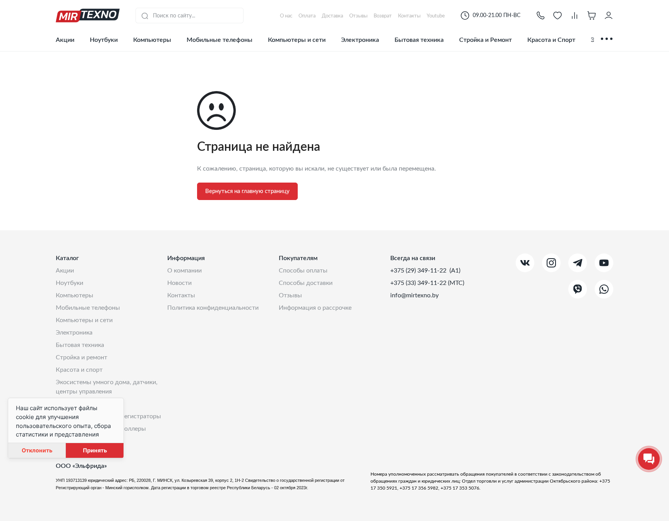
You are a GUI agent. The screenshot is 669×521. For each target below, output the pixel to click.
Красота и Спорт (551, 40)
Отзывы (290, 295)
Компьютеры (152, 40)
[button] (540, 15)
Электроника (360, 40)
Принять (95, 450)
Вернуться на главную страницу (247, 191)
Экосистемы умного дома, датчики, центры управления (107, 387)
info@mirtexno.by (414, 295)
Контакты (181, 295)
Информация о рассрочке (315, 308)
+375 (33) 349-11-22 (419, 283)
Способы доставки (306, 283)
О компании (184, 270)
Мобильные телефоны (219, 40)
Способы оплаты (303, 270)
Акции (65, 40)
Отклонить (37, 450)
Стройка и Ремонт (485, 40)
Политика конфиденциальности (213, 308)
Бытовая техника (419, 40)
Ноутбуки (104, 40)
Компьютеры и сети (297, 40)
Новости (179, 283)
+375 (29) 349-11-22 (419, 270)
